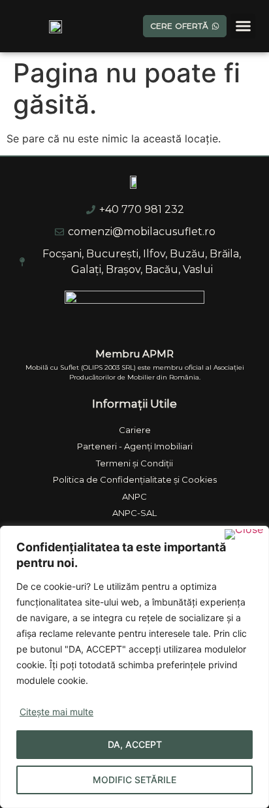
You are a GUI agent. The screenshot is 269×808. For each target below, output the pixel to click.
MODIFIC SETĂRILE (134, 779)
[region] (134, 667)
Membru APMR (134, 353)
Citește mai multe (56, 711)
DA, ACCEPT (135, 744)
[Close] (244, 534)
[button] (242, 26)
